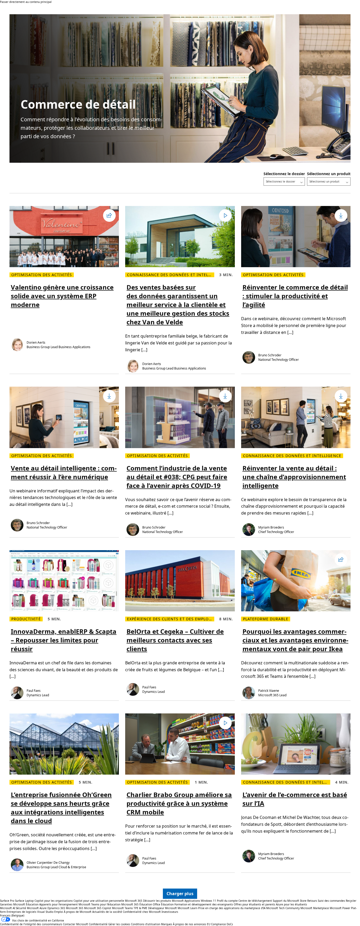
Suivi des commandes (331, 901)
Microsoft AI (7, 908)
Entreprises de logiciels (21, 912)
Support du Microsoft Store (290, 901)
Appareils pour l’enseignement (58, 904)
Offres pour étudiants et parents (254, 904)
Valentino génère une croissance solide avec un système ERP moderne (62, 296)
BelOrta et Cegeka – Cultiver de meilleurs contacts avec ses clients (175, 640)
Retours (312, 901)
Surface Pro (7, 901)
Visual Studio (45, 912)
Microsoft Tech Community (283, 908)
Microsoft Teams (122, 908)
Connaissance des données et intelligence (170, 274)
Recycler (351, 901)
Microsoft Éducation (25, 904)
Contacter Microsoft (75, 924)
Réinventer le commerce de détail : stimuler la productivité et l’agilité (295, 296)
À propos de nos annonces (189, 924)
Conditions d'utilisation (145, 924)
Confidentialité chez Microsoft (142, 912)
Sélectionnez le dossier (284, 173)
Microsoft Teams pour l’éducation (99, 904)
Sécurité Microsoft (27, 908)
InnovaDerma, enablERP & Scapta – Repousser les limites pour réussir (63, 640)
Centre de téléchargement (255, 901)
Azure (43, 908)
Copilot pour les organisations (54, 901)
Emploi (58, 912)
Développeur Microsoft (162, 908)
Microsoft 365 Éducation (136, 904)
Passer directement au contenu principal (26, 2)
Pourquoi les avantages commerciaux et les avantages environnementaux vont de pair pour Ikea (295, 640)
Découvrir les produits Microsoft (163, 901)
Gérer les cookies (119, 924)
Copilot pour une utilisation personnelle (99, 901)
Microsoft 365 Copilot (97, 908)
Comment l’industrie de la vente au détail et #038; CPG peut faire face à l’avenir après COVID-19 (177, 477)
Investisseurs (170, 912)
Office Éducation (163, 904)
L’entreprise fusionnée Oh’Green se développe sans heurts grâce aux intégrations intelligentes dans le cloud (61, 807)
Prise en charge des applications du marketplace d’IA (231, 908)
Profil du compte (227, 901)
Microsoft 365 (133, 901)
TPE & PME (140, 908)
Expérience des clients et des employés (170, 619)
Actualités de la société (107, 912)
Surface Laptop (24, 901)
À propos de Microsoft (77, 912)
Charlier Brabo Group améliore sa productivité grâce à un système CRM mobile (179, 803)
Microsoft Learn (187, 908)
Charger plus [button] (180, 893)
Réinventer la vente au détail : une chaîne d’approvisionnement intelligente (294, 477)
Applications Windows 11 (200, 901)
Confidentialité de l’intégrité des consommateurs (31, 924)
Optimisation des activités (41, 274)
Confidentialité (98, 924)
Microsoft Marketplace (314, 908)
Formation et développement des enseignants (203, 904)
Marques (166, 924)
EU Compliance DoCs (220, 924)
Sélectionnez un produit (329, 173)
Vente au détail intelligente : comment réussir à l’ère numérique (64, 472)
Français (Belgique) (12, 915)
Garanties (6, 904)
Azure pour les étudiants (291, 904)
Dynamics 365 (56, 908)
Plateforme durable (265, 619)
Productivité (26, 619)
